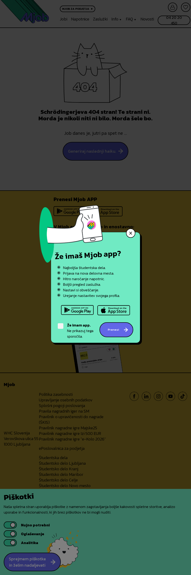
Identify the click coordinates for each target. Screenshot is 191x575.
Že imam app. (79, 325)
